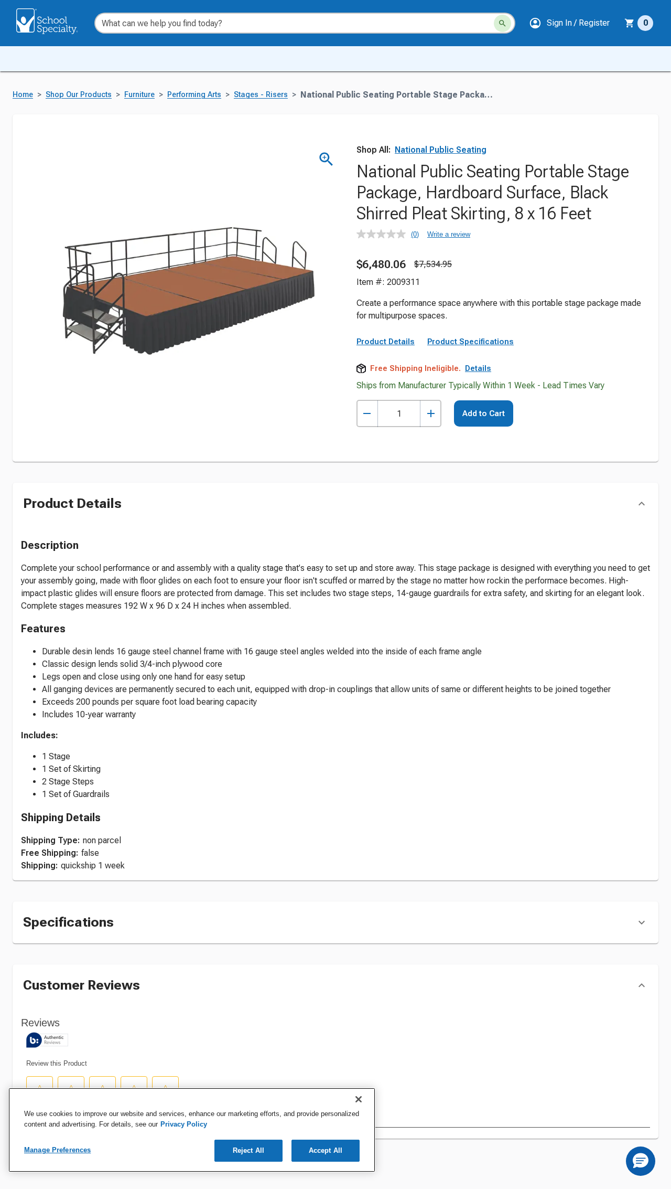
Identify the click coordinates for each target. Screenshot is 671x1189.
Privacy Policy (183, 1124)
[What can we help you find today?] (502, 23)
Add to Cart (483, 413)
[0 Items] (629, 23)
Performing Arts (194, 94)
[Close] (358, 1099)
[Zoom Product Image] (326, 159)
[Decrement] (367, 413)
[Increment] (430, 413)
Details (478, 368)
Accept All (325, 1150)
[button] (569, 23)
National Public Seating (440, 150)
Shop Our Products (79, 94)
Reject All (248, 1150)
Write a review (448, 234)
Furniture (139, 94)
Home (23, 94)
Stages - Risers (261, 94)
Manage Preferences (57, 1150)
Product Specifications (470, 341)
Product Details (385, 341)
